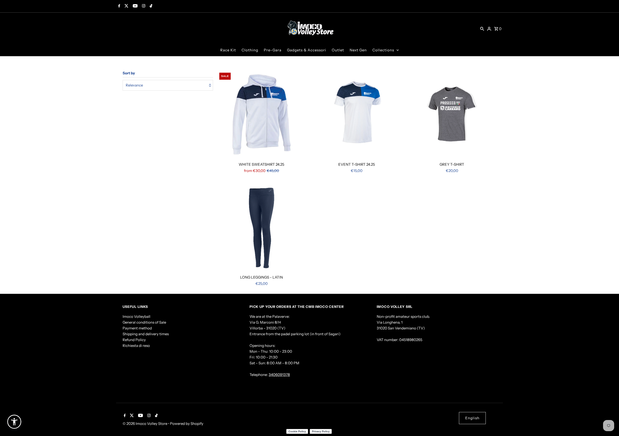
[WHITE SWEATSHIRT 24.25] (261, 115)
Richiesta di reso (136, 345)
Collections (383, 50)
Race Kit (228, 50)
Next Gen (358, 50)
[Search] (482, 28)
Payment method (137, 328)
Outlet (338, 50)
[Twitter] (125, 6)
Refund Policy (134, 339)
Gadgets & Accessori (306, 50)
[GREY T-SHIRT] (452, 115)
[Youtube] (135, 6)
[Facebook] (118, 6)
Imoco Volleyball (136, 316)
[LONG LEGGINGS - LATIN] (261, 228)
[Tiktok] (150, 6)
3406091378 (279, 374)
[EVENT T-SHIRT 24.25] (356, 115)
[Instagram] (143, 6)
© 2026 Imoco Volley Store (145, 423)
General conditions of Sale (144, 322)
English (472, 418)
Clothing (250, 50)
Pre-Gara (272, 50)
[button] (14, 422)
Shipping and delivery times (146, 334)
